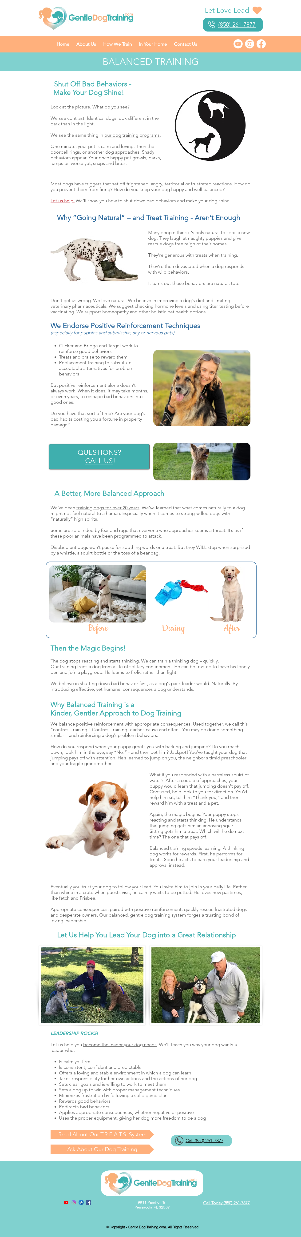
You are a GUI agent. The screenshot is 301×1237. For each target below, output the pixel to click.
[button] (86, 44)
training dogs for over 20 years (107, 508)
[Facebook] (261, 43)
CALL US (99, 461)
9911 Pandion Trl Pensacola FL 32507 (152, 1204)
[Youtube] (238, 43)
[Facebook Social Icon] (88, 1202)
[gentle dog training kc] (81, 1202)
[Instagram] (249, 43)
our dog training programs (132, 135)
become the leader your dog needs (120, 1044)
